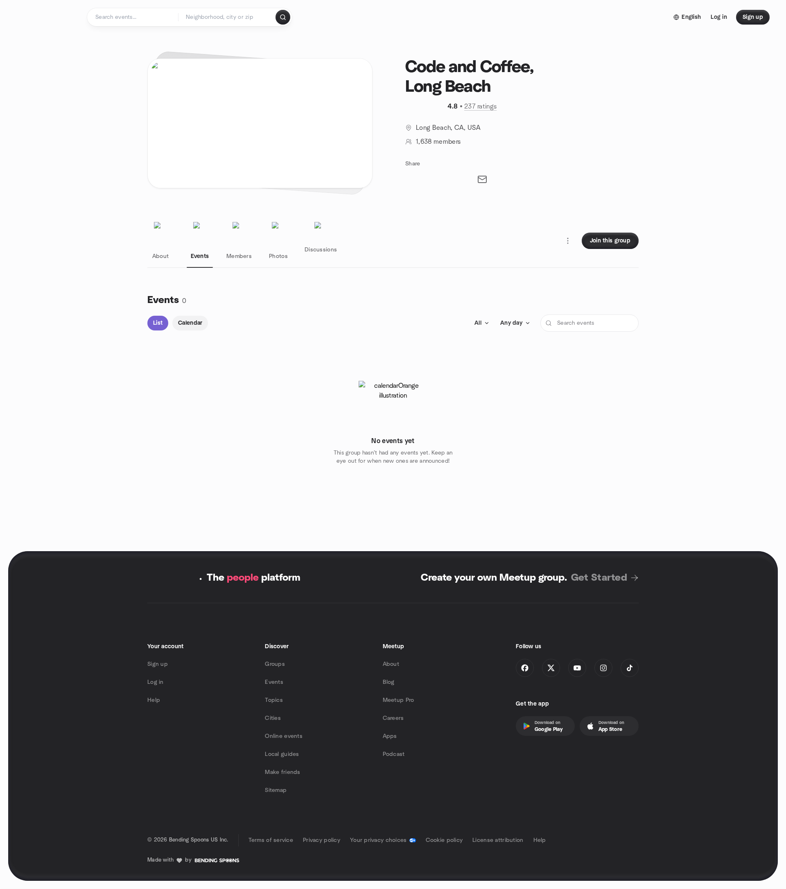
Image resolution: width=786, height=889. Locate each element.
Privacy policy (321, 840)
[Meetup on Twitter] (551, 668)
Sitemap (276, 790)
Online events (284, 736)
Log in (155, 682)
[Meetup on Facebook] (525, 668)
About (391, 664)
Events (274, 682)
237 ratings (480, 106)
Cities (273, 718)
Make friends (282, 772)
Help (153, 700)
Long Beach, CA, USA (448, 127)
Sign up (157, 664)
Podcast (394, 754)
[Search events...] (283, 17)
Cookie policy (444, 840)
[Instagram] (603, 668)
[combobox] (227, 17)
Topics (274, 700)
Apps (390, 736)
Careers (393, 718)
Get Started (599, 578)
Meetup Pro (398, 700)
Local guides (282, 754)
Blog (389, 682)
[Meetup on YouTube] (577, 668)
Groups (275, 664)
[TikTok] (630, 668)
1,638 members (438, 141)
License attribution (497, 840)
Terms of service (270, 840)
